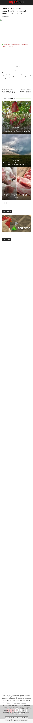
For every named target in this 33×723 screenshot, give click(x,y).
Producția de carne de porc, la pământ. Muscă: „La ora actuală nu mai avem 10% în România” (16, 195)
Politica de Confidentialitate (20, 720)
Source (3, 82)
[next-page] (5, 203)
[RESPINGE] (31, 708)
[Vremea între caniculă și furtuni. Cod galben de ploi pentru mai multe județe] (16, 150)
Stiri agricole (16, 127)
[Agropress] (16, 2)
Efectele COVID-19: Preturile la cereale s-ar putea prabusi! (8, 92)
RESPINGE (8, 720)
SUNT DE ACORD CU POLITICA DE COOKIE (16, 717)
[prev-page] (3, 203)
